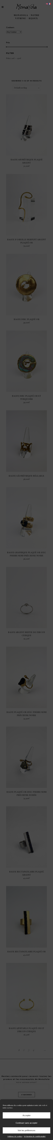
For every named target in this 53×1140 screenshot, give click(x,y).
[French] (50, 3)
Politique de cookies (14, 1136)
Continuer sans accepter (26, 1123)
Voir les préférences (26, 1130)
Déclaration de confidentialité (35, 1136)
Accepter (27, 1115)
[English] (47, 3)
